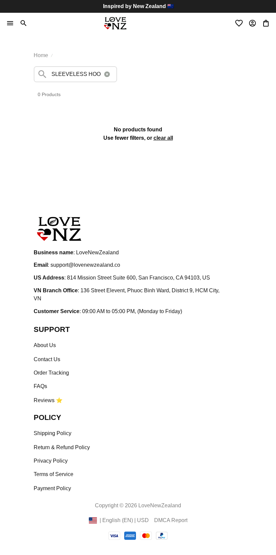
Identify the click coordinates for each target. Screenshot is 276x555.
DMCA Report (170, 520)
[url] (85, 265)
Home (41, 55)
